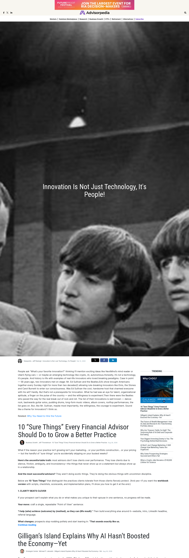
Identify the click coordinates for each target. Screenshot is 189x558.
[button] (95, 360)
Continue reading (27, 525)
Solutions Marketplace (68, 19)
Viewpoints (27, 361)
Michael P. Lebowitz (46, 551)
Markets (53, 19)
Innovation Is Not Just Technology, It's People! (59, 361)
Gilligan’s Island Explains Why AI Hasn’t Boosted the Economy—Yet (78, 551)
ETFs (107, 19)
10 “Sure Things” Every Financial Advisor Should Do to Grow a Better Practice (79, 442)
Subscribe (139, 19)
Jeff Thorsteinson (45, 442)
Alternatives (128, 19)
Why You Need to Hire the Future (44, 416)
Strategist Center (32, 551)
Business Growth (96, 19)
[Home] (94, 12)
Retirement (116, 19)
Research (83, 19)
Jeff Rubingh (37, 361)
